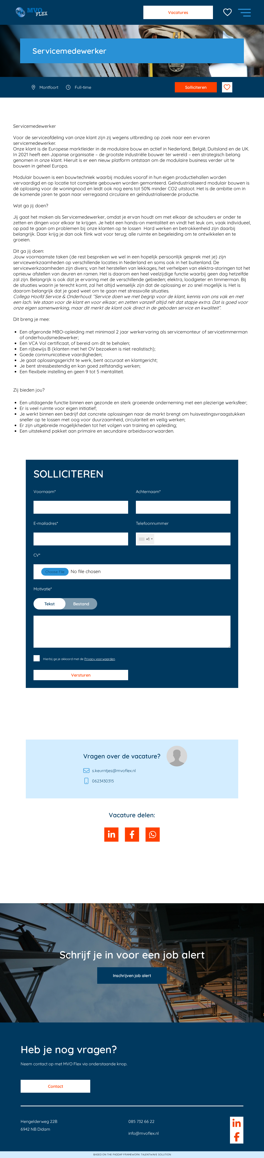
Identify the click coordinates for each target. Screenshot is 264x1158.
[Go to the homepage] (30, 12)
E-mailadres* (46, 523)
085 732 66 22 (141, 1121)
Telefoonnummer (152, 531)
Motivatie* (61, 596)
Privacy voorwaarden (99, 659)
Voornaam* (45, 491)
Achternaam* (148, 491)
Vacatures (178, 12)
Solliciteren (196, 87)
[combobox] (145, 539)
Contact (55, 1086)
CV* (37, 555)
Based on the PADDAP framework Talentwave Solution (132, 1154)
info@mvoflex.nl (143, 1133)
